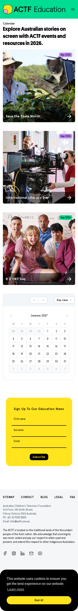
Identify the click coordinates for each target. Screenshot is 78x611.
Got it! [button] (39, 600)
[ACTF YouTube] (40, 553)
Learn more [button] (15, 589)
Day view (62, 300)
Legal (58, 497)
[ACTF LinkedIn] (22, 553)
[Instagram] (14, 553)
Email (17, 441)
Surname (19, 430)
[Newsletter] (31, 553)
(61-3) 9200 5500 (17, 517)
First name (20, 418)
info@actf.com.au (20, 521)
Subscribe (39, 457)
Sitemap (8, 497)
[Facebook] (5, 553)
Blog (44, 497)
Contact (27, 497)
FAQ (72, 497)
